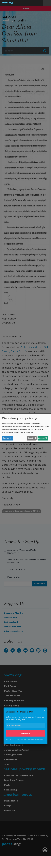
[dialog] (25, 427)
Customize (7, 438)
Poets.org (7, 3)
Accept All (42, 438)
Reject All (31, 438)
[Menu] (47, 3)
